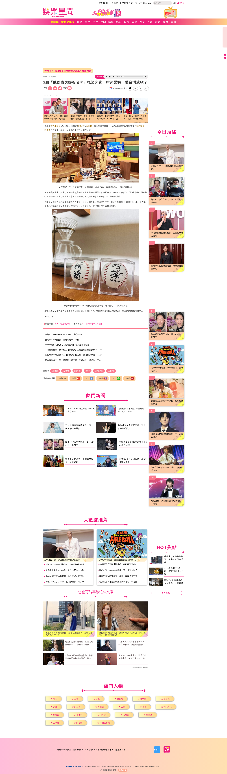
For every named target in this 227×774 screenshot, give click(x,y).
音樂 (142, 22)
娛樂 (54, 76)
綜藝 (111, 22)
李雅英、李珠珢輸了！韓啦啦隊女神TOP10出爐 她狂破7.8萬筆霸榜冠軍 (108, 117)
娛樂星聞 (46, 76)
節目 (165, 22)
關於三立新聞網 (64, 750)
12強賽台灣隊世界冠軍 (93, 324)
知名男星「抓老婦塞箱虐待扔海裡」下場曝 (118, 582)
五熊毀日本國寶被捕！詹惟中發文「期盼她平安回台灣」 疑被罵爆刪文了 (122, 634)
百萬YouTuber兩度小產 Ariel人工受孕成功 (63, 334)
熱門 (87, 22)
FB (136, 3)
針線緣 (55, 22)
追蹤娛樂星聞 (126, 3)
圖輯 (173, 22)
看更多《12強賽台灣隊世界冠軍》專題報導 (69, 71)
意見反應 (121, 750)
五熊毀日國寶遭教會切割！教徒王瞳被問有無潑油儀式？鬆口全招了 (79, 657)
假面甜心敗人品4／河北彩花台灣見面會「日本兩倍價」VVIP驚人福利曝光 (56, 117)
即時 (80, 22)
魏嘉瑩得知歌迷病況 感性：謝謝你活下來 (118, 576)
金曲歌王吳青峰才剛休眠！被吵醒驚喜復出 (118, 564)
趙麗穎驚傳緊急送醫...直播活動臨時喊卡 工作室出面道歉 (79, 643)
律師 (52, 126)
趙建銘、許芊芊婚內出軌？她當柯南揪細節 (65, 564)
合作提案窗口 (109, 750)
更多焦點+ (167, 593)
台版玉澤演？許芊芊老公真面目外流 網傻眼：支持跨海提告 (132, 643)
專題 (150, 22)
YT (140, 3)
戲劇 (119, 22)
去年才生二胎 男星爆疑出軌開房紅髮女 (62, 560)
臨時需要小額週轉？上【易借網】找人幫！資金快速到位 (70, 355)
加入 (87, 378)
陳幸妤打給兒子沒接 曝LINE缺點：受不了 (65, 582)
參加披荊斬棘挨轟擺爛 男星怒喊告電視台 (65, 576)
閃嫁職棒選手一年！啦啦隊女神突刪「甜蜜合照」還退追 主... (73, 360)
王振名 (58, 126)
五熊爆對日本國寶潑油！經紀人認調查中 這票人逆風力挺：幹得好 (69, 634)
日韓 (126, 22)
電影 (134, 22)
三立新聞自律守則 (93, 750)
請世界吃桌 (68, 22)
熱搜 (95, 22)
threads (147, 3)
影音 (158, 22)
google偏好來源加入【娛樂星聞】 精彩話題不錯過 (67, 345)
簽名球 (81, 126)
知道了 (124, 770)
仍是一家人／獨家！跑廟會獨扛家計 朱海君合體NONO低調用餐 (135, 117)
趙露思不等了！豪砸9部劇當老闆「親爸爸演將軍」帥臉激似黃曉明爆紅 (82, 117)
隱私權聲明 (78, 750)
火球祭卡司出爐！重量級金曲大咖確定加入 (117, 560)
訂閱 (74, 378)
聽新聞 (99, 76)
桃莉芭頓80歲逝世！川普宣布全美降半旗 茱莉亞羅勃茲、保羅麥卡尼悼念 (132, 657)
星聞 (103, 22)
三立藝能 (113, 3)
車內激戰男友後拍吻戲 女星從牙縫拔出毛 (65, 570)
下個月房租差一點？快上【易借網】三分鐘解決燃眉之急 (70, 350)
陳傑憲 (47, 130)
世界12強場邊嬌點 (62, 324)
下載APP (62, 378)
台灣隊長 (140, 126)
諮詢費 (89, 126)
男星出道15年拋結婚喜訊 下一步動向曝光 (118, 570)
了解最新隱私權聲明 (108, 770)
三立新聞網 (102, 3)
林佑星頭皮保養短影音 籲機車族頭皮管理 (173, 559)
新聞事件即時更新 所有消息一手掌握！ (63, 340)
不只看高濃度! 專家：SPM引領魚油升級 (174, 571)
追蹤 (101, 378)
